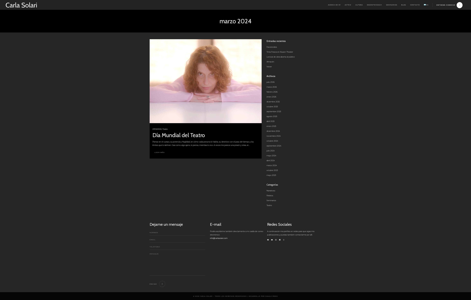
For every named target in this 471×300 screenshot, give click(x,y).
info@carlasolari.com (219, 238)
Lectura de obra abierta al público (281, 57)
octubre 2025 (272, 107)
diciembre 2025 (273, 102)
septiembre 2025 (274, 111)
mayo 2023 (271, 175)
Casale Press (271, 296)
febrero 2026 (272, 92)
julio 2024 (271, 151)
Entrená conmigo (446, 5)
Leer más (159, 152)
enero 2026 (271, 97)
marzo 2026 (272, 87)
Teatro (269, 205)
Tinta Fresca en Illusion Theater (280, 52)
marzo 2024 (272, 165)
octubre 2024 (272, 141)
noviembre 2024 (274, 136)
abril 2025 (271, 121)
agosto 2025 (272, 116)
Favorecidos (272, 47)
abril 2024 (271, 160)
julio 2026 (271, 82)
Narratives (271, 191)
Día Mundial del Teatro (178, 135)
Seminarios (271, 200)
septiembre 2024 (274, 146)
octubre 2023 (272, 170)
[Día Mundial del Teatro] (206, 81)
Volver (269, 67)
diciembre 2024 (273, 131)
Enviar (153, 284)
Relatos (270, 195)
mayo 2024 (271, 156)
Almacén (270, 62)
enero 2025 (271, 126)
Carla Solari (206, 296)
